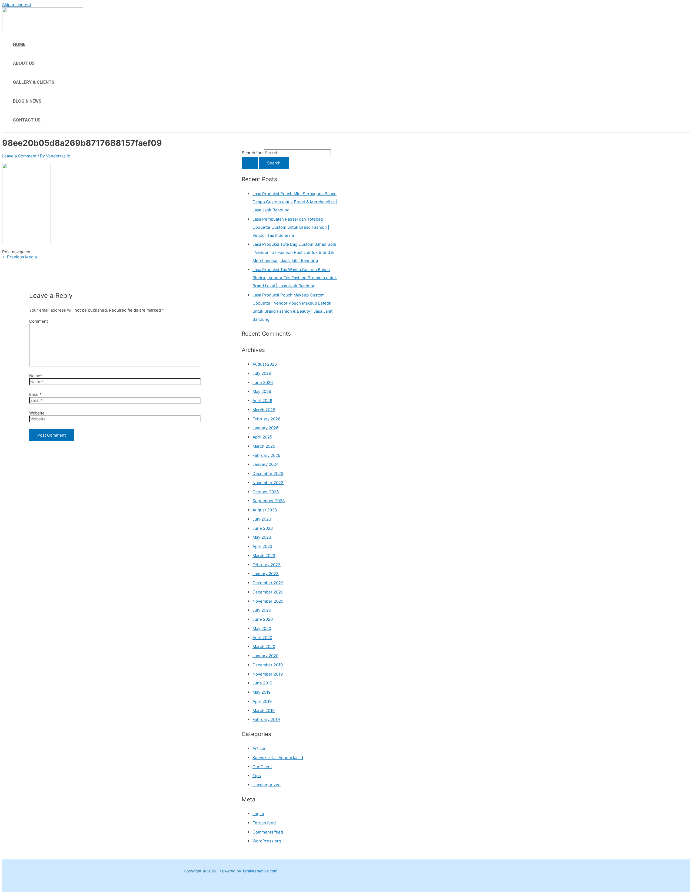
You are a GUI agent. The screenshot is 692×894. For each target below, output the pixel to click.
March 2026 (263, 409)
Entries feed (264, 822)
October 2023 (265, 491)
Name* (35, 375)
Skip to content (16, 4)
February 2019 (266, 719)
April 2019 (262, 701)
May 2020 (261, 628)
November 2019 (267, 674)
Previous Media (19, 256)
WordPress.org (266, 841)
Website (37, 413)
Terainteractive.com (259, 871)
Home (19, 44)
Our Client (262, 766)
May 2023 (261, 537)
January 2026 (265, 427)
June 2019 (262, 683)
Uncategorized (266, 784)
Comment (38, 321)
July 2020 (261, 610)
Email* (35, 394)
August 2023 (264, 509)
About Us (24, 63)
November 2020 (267, 601)
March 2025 (263, 446)
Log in (258, 813)
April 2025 (262, 437)
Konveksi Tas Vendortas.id (277, 757)
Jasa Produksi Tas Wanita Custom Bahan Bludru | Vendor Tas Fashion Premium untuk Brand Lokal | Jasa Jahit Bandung (294, 277)
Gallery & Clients (33, 82)
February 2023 (266, 564)
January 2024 (265, 464)
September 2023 (268, 500)
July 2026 (261, 373)
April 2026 (262, 400)
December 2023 (268, 473)
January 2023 (265, 573)
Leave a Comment (19, 155)
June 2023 (262, 528)
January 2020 (265, 655)
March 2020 (263, 646)
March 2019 (263, 710)
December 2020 (267, 592)
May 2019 (261, 692)
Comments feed (267, 832)
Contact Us (27, 120)
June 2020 (262, 619)
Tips (256, 775)
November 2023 (268, 482)
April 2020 (262, 637)
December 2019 (267, 664)
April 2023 (262, 546)
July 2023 (261, 519)
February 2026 (266, 418)
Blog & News (27, 101)
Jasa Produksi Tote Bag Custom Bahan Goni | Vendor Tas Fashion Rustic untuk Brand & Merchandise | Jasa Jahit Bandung (294, 252)
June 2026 (262, 382)
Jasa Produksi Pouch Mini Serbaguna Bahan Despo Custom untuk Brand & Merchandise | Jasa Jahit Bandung (294, 201)
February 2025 (266, 455)
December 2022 (267, 582)
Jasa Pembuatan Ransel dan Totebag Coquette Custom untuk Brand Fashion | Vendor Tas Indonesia (290, 227)
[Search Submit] (250, 163)
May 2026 (261, 391)
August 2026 (264, 364)
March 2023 (263, 555)
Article (258, 748)
